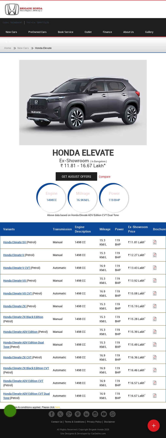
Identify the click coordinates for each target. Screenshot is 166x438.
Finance (107, 32)
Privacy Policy (94, 421)
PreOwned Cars (37, 32)
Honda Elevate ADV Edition (20, 332)
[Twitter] (60, 414)
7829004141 (16, 22)
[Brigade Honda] (85, 9)
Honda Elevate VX (15, 280)
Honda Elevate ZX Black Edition (23, 317)
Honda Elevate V (14, 255)
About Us (128, 32)
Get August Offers (76, 176)
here (57, 407)
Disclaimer (109, 421)
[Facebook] (52, 414)
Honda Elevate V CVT (17, 268)
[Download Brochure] (154, 243)
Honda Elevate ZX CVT (17, 357)
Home (7, 48)
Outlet (88, 32)
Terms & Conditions (75, 421)
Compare (104, 176)
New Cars (11, 32)
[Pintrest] (78, 414)
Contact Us (56, 421)
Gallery (149, 32)
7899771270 (43, 22)
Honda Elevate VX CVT (17, 293)
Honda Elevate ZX (14, 306)
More (12, 41)
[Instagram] (95, 414)
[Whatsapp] (113, 414)
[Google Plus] (69, 414)
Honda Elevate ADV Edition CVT (23, 381)
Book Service (65, 32)
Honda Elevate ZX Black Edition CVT (26, 368)
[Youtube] (104, 414)
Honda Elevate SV (15, 242)
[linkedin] (86, 414)
